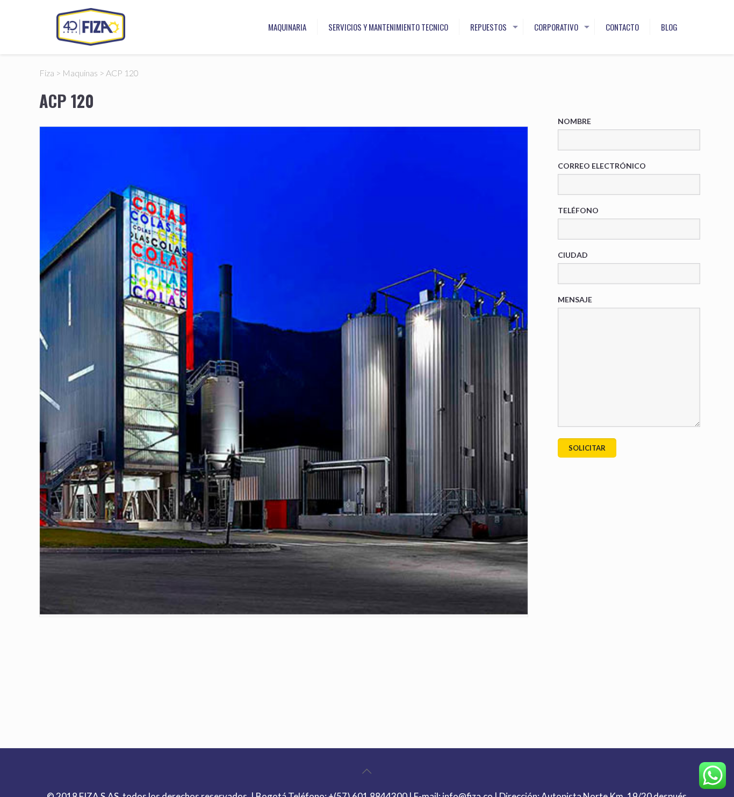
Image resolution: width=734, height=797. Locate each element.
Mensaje (575, 299)
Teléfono (578, 210)
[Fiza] (90, 27)
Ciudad (573, 254)
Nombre (574, 121)
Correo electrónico (602, 165)
